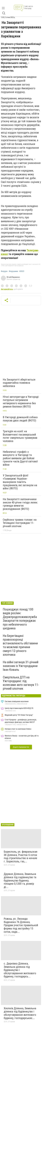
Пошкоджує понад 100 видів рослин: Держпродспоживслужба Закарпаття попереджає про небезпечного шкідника (20, 618)
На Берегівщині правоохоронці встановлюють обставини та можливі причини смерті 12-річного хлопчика (20, 645)
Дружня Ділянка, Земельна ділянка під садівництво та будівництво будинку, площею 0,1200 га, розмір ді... (20, 880)
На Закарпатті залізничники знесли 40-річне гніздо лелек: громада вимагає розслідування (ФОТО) (20, 504)
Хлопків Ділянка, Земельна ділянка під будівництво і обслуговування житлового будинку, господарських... (20, 1013)
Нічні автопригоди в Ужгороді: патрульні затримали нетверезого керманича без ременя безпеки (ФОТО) (21, 401)
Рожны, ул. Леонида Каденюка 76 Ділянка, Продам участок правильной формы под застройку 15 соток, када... (21, 925)
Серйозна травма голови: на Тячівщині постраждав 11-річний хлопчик (20, 523)
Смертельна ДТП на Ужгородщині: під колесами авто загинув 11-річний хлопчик (21, 683)
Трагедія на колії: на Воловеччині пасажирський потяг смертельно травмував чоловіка (20, 436)
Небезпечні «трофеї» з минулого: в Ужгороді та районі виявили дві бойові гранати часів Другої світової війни (20, 458)
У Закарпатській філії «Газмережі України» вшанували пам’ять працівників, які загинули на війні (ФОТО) (20, 482)
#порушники (13, 271)
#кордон (4, 271)
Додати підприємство (21, 747)
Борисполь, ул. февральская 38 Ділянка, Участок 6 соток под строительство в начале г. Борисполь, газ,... (20, 856)
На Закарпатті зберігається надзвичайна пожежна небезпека (19, 383)
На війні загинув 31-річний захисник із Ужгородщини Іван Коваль (20, 666)
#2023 (21, 271)
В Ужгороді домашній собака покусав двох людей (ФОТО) (20, 419)
